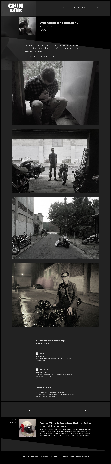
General (43, 30)
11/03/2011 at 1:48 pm (43, 356)
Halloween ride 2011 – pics (30, 408)
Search (99, 8)
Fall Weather (85, 408)
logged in (48, 393)
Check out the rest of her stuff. (40, 56)
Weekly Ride (82, 8)
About (73, 8)
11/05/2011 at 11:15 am (43, 373)
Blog (92, 8)
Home (65, 8)
